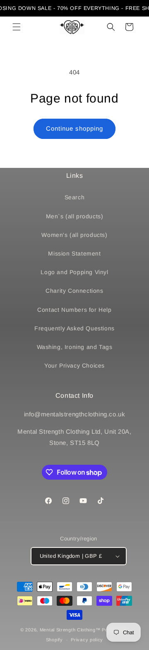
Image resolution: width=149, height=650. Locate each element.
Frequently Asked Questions (74, 328)
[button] (16, 27)
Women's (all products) (74, 235)
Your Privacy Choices (74, 365)
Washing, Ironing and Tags (75, 347)
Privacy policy (87, 639)
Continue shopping (74, 128)
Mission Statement (74, 253)
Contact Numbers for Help (74, 309)
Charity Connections (74, 290)
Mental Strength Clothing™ (70, 629)
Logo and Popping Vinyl (74, 272)
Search (75, 197)
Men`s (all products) (74, 216)
